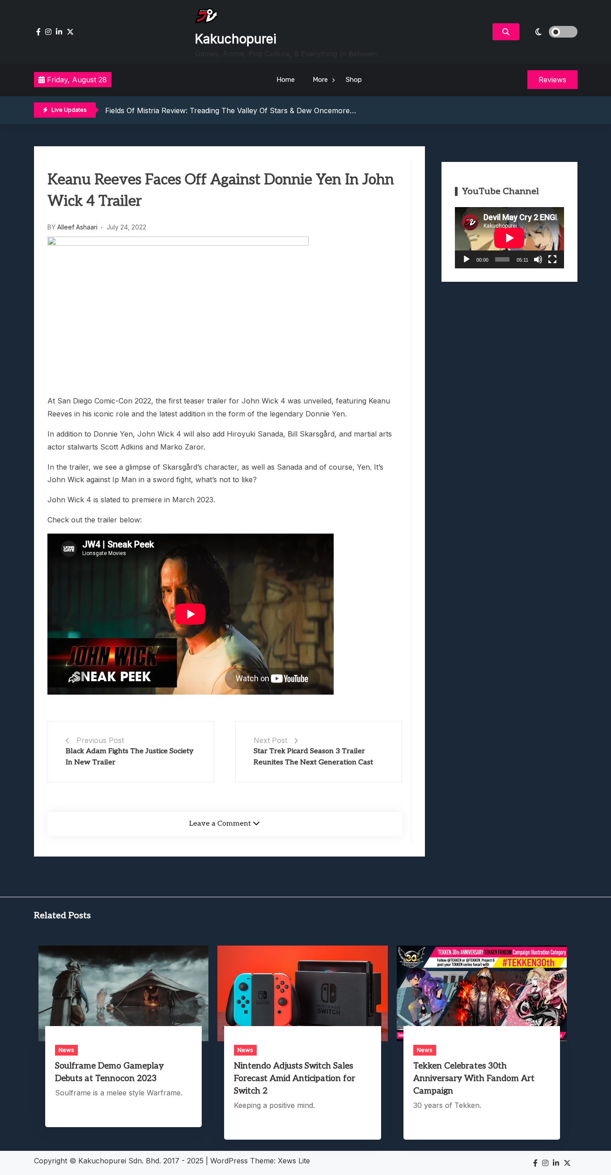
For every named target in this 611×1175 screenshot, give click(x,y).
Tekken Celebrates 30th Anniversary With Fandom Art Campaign (474, 1078)
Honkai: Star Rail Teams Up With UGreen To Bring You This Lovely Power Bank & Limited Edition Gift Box (284, 113)
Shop (354, 80)
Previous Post (100, 740)
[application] (509, 237)
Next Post (270, 740)
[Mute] (538, 259)
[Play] (466, 259)
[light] (550, 31)
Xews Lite (294, 1160)
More (320, 80)
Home (285, 80)
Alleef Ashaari (77, 227)
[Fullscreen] (552, 259)
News (66, 1049)
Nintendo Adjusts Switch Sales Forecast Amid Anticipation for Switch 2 (294, 1078)
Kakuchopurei (235, 39)
